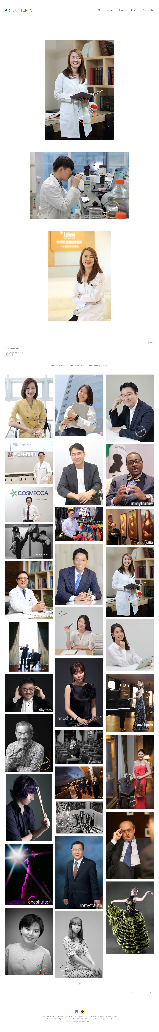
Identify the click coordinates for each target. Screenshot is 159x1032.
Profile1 (54, 366)
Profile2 (62, 366)
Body (77, 366)
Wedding (97, 366)
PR (99, 10)
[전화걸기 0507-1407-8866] (76, 1012)
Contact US (148, 10)
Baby (83, 366)
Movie (134, 10)
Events (122, 10)
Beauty (70, 366)
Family (89, 366)
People (105, 366)
